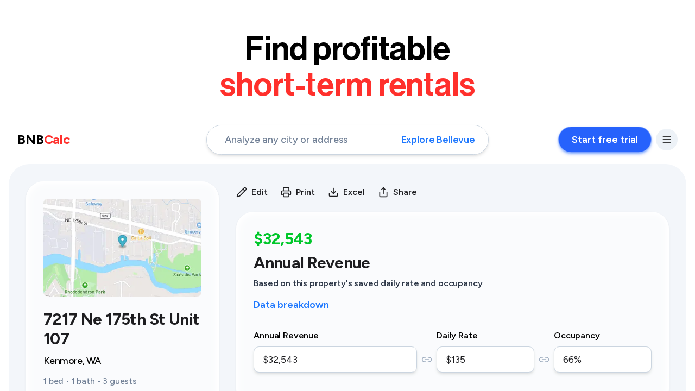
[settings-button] (667, 139)
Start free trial (605, 140)
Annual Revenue (286, 335)
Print (305, 192)
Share (405, 192)
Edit (259, 192)
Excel (354, 192)
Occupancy (577, 335)
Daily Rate (457, 335)
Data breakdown (291, 305)
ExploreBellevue (438, 140)
